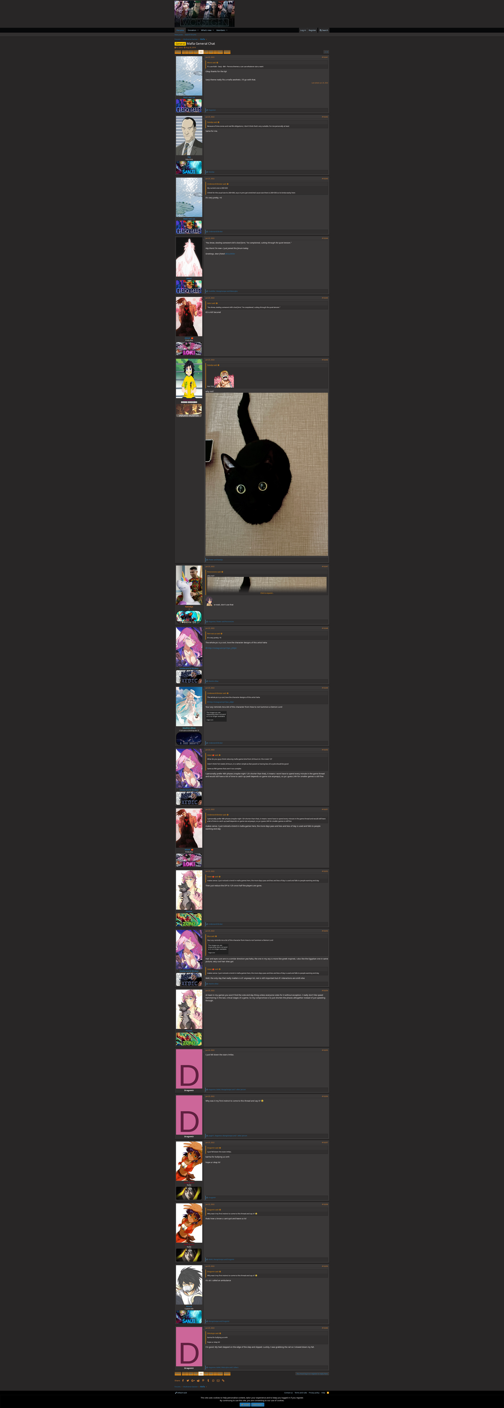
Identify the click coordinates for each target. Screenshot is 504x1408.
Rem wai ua (189, 97)
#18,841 (325, 57)
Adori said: (211, 303)
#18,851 (325, 809)
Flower (189, 911)
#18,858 (325, 1204)
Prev (178, 52)
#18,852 (325, 871)
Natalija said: (212, 122)
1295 (220, 52)
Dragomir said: (213, 1148)
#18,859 (325, 1266)
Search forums (190, 34)
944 (206, 52)
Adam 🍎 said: (212, 755)
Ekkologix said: (213, 1333)
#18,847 (325, 566)
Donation (192, 30)
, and (223, 291)
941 (191, 52)
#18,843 (325, 178)
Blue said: (211, 936)
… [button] (186, 52)
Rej (189, 157)
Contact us (288, 1392)
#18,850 (325, 750)
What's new (206, 30)
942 (196, 52)
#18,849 (325, 688)
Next (227, 52)
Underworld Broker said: (216, 184)
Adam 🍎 (189, 338)
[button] (198, 30)
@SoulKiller (230, 253)
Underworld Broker (189, 668)
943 (201, 52)
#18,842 (325, 117)
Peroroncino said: (214, 572)
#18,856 (325, 1096)
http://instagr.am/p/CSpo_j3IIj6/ (222, 648)
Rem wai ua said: (213, 633)
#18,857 (325, 1142)
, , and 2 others (223, 1367)
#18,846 (325, 360)
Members (220, 30)
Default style (182, 1392)
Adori (189, 278)
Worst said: (211, 62)
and (216, 560)
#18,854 (325, 990)
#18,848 (325, 628)
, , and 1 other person (227, 1089)
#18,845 (325, 298)
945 (211, 52)
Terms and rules (301, 1392)
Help (323, 1392)
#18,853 (325, 931)
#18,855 (325, 1050)
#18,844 (325, 238)
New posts (179, 34)
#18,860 (325, 1328)
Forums (180, 30)
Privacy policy (314, 1392)
